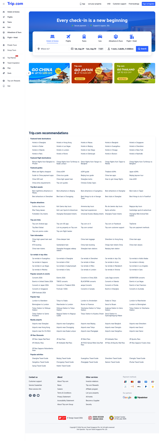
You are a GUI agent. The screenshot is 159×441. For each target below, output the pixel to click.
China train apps (135, 239)
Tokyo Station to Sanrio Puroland (40, 315)
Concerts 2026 (37, 278)
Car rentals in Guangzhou (41, 258)
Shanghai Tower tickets (113, 214)
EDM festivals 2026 (39, 293)
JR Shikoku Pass (38, 343)
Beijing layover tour (136, 175)
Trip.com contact (87, 227)
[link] (82, 4)
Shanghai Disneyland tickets (67, 214)
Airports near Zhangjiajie (89, 331)
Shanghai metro (86, 179)
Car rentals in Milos (87, 266)
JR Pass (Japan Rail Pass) (41, 339)
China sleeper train (63, 239)
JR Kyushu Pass (134, 339)
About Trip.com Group (65, 404)
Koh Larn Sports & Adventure (67, 210)
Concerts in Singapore (40, 289)
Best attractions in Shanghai (115, 191)
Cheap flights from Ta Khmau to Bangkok (140, 163)
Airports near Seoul (136, 327)
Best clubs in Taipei (136, 191)
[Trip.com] (15, 4)
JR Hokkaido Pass (111, 339)
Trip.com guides (62, 183)
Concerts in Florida (111, 285)
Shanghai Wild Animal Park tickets (138, 215)
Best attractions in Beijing (66, 191)
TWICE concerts (62, 281)
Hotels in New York (136, 150)
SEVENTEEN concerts (137, 278)
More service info (35, 389)
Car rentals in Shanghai (65, 258)
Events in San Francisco (137, 285)
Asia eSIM (133, 179)
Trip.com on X (86, 224)
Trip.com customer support (114, 227)
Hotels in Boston (111, 154)
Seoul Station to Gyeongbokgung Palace (113, 315)
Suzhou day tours (38, 206)
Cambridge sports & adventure (140, 210)
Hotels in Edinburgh (88, 154)
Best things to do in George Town (91, 197)
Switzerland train (62, 245)
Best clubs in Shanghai (113, 196)
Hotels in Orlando (38, 150)
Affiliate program (92, 389)
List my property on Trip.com (67, 227)
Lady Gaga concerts (112, 278)
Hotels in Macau (86, 142)
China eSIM (61, 172)
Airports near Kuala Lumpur (66, 331)
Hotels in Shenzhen (136, 146)
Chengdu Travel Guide (137, 358)
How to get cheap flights (114, 179)
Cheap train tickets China (114, 245)
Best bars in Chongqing (65, 196)
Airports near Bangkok (113, 324)
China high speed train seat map (42, 240)
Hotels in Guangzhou (112, 146)
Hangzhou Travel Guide (40, 362)
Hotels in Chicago (111, 150)
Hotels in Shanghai (39, 142)
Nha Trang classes (38, 210)
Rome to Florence (87, 304)
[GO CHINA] (49, 73)
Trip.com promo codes (40, 231)
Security (89, 404)
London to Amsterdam (89, 301)
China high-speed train (65, 179)
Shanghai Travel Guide (40, 358)
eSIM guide (85, 172)
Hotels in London (63, 150)
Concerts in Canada (88, 289)
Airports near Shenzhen (137, 324)
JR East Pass (61, 339)
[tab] (52, 38)
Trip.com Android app (39, 224)
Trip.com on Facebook (113, 224)
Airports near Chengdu (113, 327)
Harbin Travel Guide (64, 366)
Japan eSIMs (133, 172)
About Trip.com (62, 381)
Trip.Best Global (37, 227)
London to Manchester (137, 301)
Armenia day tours (87, 206)
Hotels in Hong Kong (64, 142)
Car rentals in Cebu (63, 270)
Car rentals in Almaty (136, 262)
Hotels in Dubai (37, 146)
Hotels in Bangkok (111, 142)
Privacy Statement (64, 397)
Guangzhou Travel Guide (89, 358)
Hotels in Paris (37, 154)
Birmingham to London (40, 304)
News (59, 385)
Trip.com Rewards (92, 385)
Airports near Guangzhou (65, 324)
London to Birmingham (137, 304)
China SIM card (37, 179)
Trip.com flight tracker (64, 231)
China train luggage (88, 239)
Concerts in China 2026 (89, 278)
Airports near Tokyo (88, 327)
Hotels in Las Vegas (64, 146)
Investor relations (92, 381)
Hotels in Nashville (136, 154)
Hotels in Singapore (136, 142)
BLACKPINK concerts (88, 281)
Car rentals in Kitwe (88, 262)
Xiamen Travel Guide (112, 362)
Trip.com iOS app (63, 224)
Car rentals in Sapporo (40, 262)
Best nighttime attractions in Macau (42, 192)
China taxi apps (110, 175)
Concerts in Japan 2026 (40, 285)
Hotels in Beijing (87, 146)
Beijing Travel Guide (64, 358)
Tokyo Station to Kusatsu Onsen (92, 314)
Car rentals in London (88, 270)
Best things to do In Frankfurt (140, 196)
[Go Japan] (92, 73)
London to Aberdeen (39, 301)
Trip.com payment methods (139, 227)
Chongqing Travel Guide (65, 362)
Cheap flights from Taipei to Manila (115, 163)
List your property (92, 393)
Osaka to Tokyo (110, 301)
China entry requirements (41, 183)
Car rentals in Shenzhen (89, 258)
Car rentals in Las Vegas (40, 266)
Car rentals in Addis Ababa (138, 258)
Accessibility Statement (65, 400)
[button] (4, 4)
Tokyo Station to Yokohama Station (139, 309)
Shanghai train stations (89, 249)
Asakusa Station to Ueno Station (114, 309)
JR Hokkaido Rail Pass (64, 343)
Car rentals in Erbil (63, 262)
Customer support (35, 381)
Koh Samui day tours (64, 206)
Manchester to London (65, 304)
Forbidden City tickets (40, 214)
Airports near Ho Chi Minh (41, 331)
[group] (78, 25)
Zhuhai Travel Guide (136, 362)
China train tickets (38, 249)
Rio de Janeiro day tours (113, 206)
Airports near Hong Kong (41, 327)
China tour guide (62, 175)
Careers (60, 389)
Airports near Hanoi (136, 331)
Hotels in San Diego (88, 150)
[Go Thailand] (134, 73)
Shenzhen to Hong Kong (114, 239)
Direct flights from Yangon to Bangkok (91, 163)
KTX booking (36, 245)
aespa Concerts (86, 285)
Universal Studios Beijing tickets (92, 214)
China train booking (88, 245)
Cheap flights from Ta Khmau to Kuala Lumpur (68, 163)
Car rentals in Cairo (136, 270)
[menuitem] (12, 12)
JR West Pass (85, 339)
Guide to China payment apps (43, 175)
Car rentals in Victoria (112, 270)
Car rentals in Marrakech (113, 266)
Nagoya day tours (135, 206)
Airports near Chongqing (65, 327)
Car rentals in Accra (111, 262)
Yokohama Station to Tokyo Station (91, 309)
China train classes (135, 245)
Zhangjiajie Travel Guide (89, 362)
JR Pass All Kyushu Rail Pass (115, 343)
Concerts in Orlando (112, 281)
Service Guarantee (35, 385)
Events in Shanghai (112, 289)
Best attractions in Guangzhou (91, 191)
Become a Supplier (92, 400)
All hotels (89, 397)
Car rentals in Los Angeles (138, 266)
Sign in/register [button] (148, 4)
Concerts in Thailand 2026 (66, 285)
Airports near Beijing (88, 324)
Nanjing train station (112, 249)
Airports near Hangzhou (113, 331)
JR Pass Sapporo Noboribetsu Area (42, 349)
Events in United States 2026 (42, 281)
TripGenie (132, 224)
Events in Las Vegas (136, 281)
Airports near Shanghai (40, 324)
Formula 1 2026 (62, 289)
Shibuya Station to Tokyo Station (66, 309)
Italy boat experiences (89, 210)
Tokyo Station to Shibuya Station (41, 309)
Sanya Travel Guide (39, 366)
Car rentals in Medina (39, 270)
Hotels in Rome (62, 154)
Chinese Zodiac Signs (88, 183)
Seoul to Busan (110, 304)
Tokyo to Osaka (62, 301)
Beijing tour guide (87, 175)
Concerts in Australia (136, 289)
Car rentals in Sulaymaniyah (66, 266)
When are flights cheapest (41, 172)
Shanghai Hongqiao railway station (66, 249)
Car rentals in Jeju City (113, 258)
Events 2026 (61, 278)
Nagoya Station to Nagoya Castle (66, 315)
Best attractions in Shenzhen (42, 196)
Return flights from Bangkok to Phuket (43, 163)
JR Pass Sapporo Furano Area (139, 343)
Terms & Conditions (64, 393)
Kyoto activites (110, 210)
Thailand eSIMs (110, 172)
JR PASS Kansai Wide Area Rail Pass (92, 344)
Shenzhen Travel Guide (113, 358)
